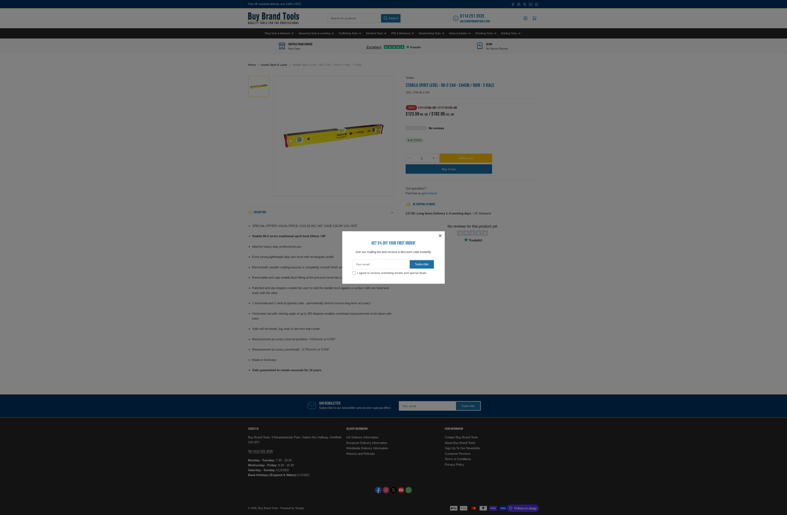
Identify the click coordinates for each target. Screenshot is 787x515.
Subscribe (422, 264)
